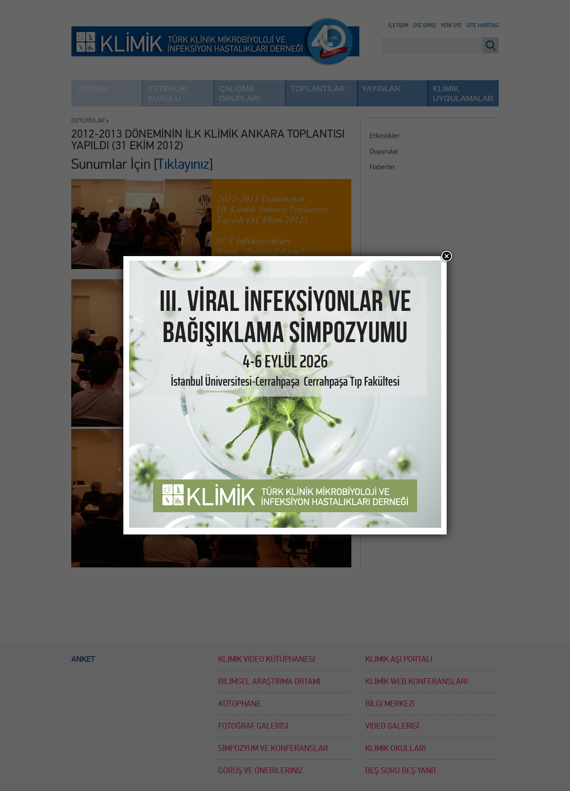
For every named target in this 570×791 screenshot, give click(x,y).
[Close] (446, 256)
